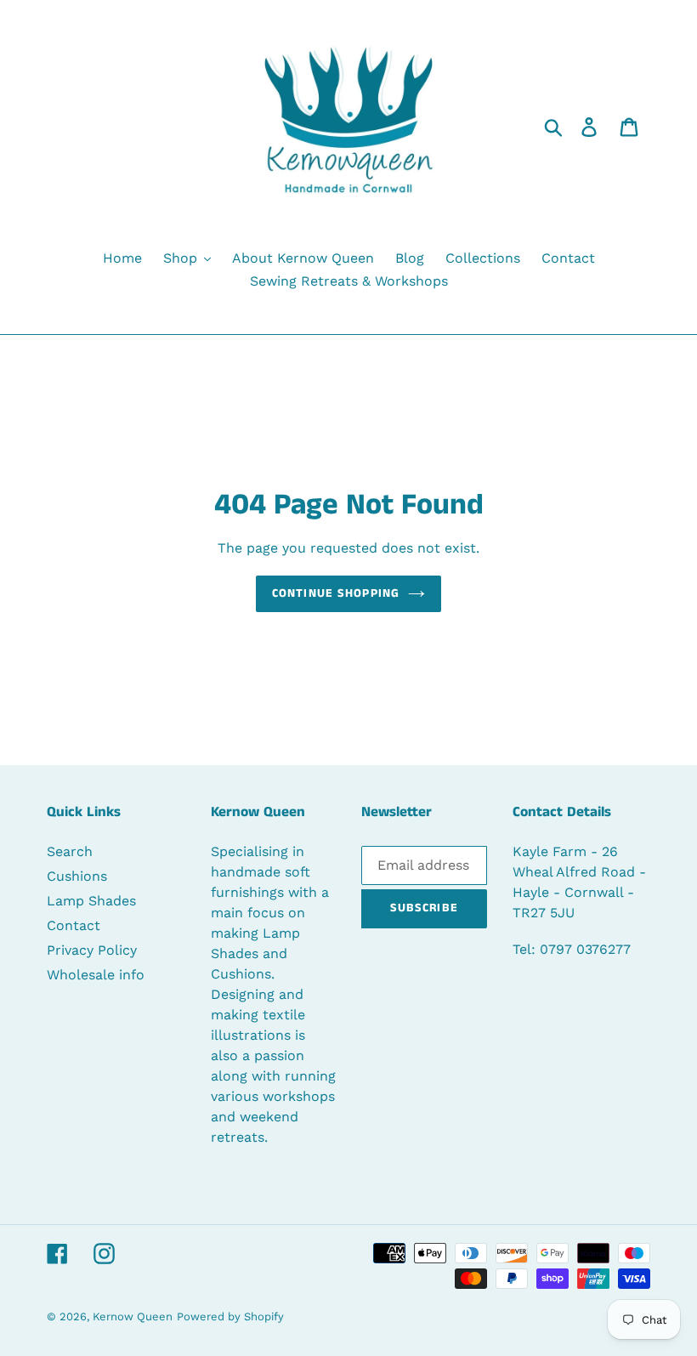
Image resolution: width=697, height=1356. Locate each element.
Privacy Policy (92, 950)
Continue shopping (336, 593)
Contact (73, 925)
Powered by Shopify (230, 1316)
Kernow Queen (133, 1316)
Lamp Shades (91, 901)
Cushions (77, 876)
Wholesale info (95, 975)
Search (70, 851)
